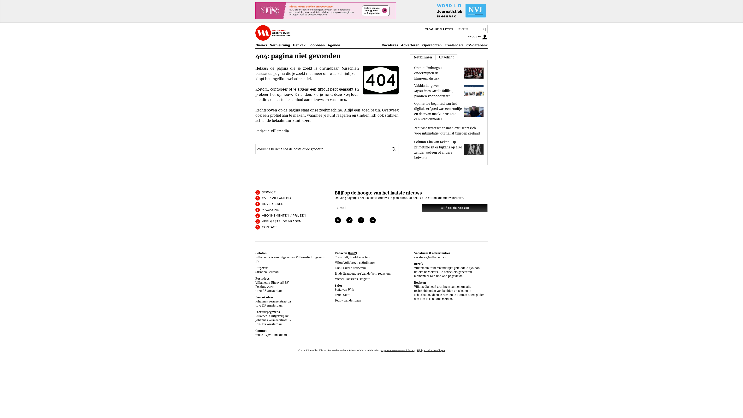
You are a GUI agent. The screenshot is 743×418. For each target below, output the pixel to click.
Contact (269, 227)
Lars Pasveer (343, 268)
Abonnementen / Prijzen (284, 215)
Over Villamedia (277, 198)
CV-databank (477, 45)
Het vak (299, 45)
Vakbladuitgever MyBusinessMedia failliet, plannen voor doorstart (433, 90)
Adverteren (410, 45)
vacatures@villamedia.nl (431, 257)
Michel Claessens (346, 279)
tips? (352, 253)
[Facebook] (361, 220)
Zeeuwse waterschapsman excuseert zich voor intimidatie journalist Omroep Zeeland (447, 130)
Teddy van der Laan (348, 300)
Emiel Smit (342, 295)
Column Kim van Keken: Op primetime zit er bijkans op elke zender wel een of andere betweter (438, 150)
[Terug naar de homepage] (273, 33)
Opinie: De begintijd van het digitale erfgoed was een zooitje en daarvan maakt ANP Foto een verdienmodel (438, 111)
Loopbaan (316, 45)
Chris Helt (341, 257)
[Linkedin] (373, 220)
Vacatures (390, 45)
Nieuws (261, 45)
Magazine (270, 210)
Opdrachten (432, 45)
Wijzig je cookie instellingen (431, 350)
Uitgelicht (446, 57)
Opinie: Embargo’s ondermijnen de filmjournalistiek (428, 73)
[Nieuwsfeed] (338, 220)
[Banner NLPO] (325, 10)
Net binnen (423, 57)
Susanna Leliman (267, 272)
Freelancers (453, 45)
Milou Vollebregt (346, 263)
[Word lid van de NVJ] (452, 10)
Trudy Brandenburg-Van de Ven (355, 274)
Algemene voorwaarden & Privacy (398, 350)
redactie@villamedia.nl (271, 335)
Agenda (334, 45)
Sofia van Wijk (344, 290)
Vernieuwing (280, 45)
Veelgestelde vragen (281, 221)
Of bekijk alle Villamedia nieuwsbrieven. (436, 198)
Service (269, 192)
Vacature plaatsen (439, 29)
